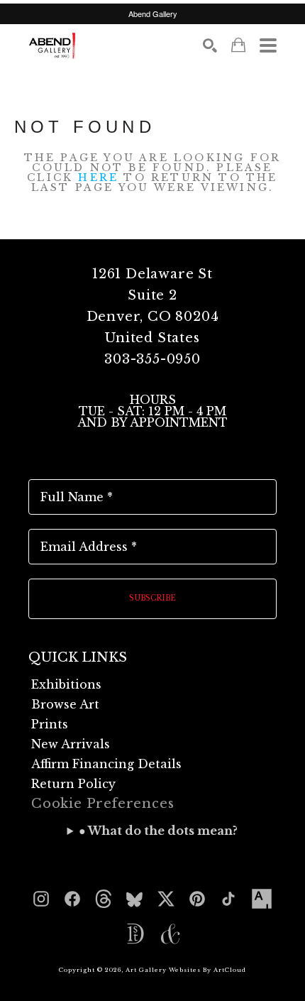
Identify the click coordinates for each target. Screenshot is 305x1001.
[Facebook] (72, 899)
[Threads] (103, 899)
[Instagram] (41, 899)
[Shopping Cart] (238, 45)
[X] (166, 899)
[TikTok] (228, 899)
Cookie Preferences (102, 803)
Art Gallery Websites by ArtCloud (186, 969)
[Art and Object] (170, 934)
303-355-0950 (152, 359)
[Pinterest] (197, 899)
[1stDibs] (134, 934)
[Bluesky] (135, 899)
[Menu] (268, 45)
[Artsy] (261, 898)
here (98, 177)
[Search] (210, 45)
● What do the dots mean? (158, 831)
